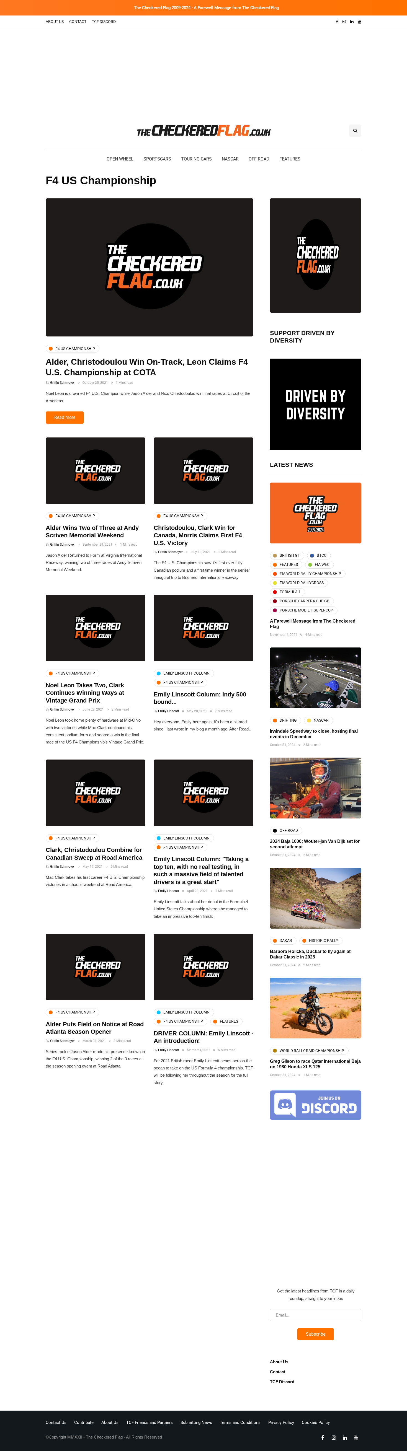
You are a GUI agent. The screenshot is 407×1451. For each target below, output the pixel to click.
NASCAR (230, 159)
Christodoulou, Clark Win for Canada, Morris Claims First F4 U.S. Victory (198, 535)
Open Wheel (120, 159)
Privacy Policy (281, 1422)
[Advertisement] (203, 69)
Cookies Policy (316, 1422)
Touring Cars (196, 159)
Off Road (259, 159)
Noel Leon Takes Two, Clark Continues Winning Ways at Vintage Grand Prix (85, 693)
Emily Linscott (168, 711)
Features (289, 159)
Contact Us (56, 1422)
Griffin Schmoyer (62, 383)
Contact (77, 21)
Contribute (84, 1422)
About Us (55, 21)
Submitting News (196, 1422)
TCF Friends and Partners (149, 1422)
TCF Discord (104, 21)
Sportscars (157, 159)
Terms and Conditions (240, 1422)
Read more (64, 417)
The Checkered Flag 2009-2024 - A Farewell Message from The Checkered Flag (206, 7)
